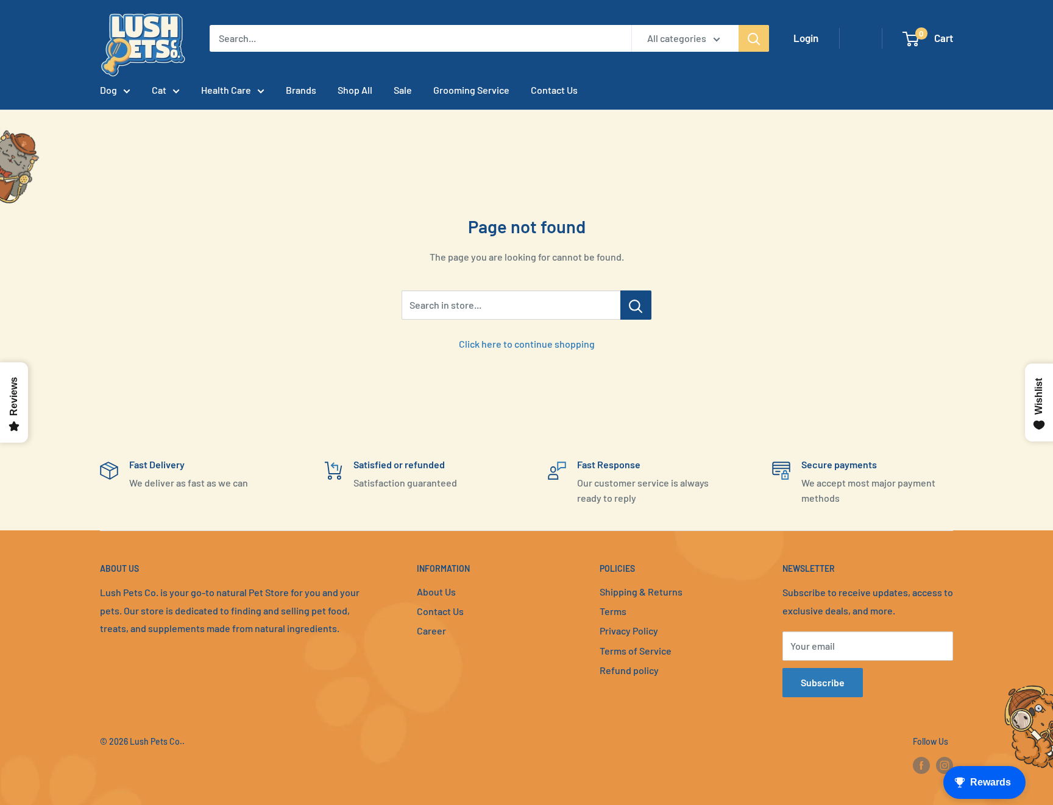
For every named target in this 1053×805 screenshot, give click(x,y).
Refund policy (629, 670)
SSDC (143, 766)
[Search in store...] (635, 305)
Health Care (226, 90)
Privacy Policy (629, 630)
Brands (301, 90)
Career (431, 630)
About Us (436, 591)
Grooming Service (471, 90)
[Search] (754, 38)
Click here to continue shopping (527, 344)
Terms (613, 611)
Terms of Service (636, 650)
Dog (108, 90)
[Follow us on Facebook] (921, 765)
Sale (403, 90)
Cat (159, 90)
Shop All (355, 90)
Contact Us (554, 90)
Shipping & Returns (641, 591)
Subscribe (823, 682)
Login (805, 38)
